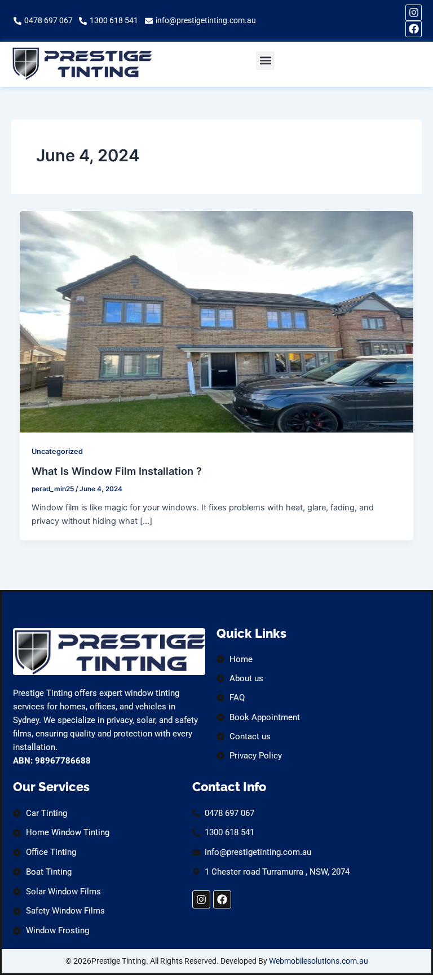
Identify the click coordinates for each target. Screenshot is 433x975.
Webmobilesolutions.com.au (318, 960)
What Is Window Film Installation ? (117, 471)
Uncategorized (57, 451)
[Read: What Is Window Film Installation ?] (217, 321)
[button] (265, 60)
